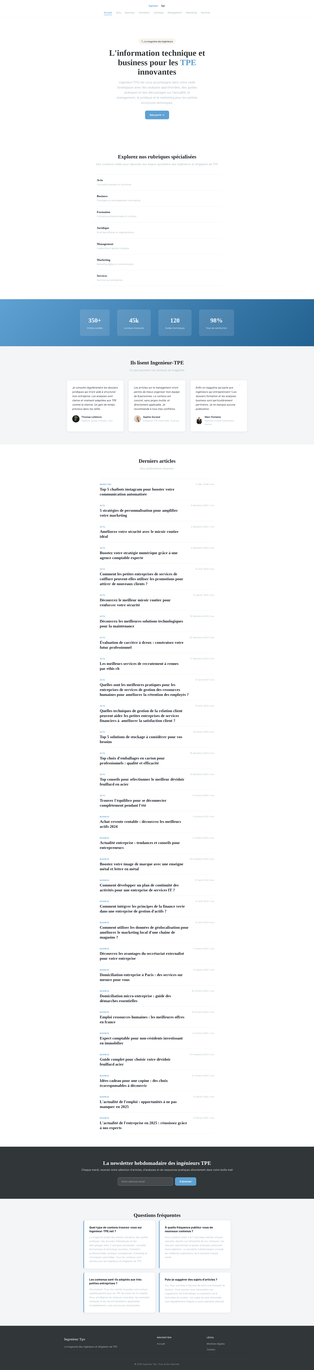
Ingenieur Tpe (74, 1339)
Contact (211, 1349)
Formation (144, 12)
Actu (118, 12)
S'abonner (186, 1181)
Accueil (108, 12)
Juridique (158, 12)
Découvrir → (157, 115)
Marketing (191, 12)
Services (205, 12)
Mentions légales (216, 1343)
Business (130, 12)
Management (175, 12)
